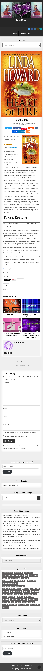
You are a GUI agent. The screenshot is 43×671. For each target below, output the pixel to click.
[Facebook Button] (32, 29)
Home (15, 33)
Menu (7, 29)
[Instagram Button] (35, 29)
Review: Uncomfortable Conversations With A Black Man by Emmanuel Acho (21, 541)
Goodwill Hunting (16, 591)
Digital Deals (25, 33)
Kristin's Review (8, 594)
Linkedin (22, 131)
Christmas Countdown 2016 (11, 589)
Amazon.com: (12, 147)
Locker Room (19, 594)
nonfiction (11, 597)
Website (8, 353)
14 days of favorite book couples (13, 575)
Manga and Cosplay (30, 594)
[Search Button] (40, 29)
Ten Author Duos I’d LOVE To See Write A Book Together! (31, 335)
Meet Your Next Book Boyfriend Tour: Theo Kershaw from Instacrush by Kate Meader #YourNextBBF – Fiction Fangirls (21, 531)
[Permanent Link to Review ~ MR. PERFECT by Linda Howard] (31, 306)
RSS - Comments (8, 636)
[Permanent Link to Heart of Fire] (21, 84)
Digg (15, 131)
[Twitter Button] (29, 29)
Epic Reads (25, 589)
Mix (29, 131)
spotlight (6, 602)
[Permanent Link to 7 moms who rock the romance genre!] (12, 325)
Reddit (32, 128)
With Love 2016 (34, 605)
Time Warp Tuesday (28, 602)
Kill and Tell (12, 314)
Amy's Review (34, 575)
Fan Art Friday (35, 589)
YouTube (5, 607)
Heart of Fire (21, 119)
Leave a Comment (31, 123)
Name (5, 408)
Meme (4, 597)
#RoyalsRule (28, 573)
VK (37, 128)
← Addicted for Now (21, 365)
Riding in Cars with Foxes (18, 599)
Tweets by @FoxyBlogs (10, 485)
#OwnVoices (18, 573)
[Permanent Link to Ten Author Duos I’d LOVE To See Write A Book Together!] (31, 325)
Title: (6, 136)
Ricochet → (21, 362)
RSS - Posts (6, 632)
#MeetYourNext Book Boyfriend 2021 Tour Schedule (21, 518)
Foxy (9, 123)
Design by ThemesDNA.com (21, 669)
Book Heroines (31, 581)
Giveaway (5, 591)
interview (26, 591)
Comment (7, 383)
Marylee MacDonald (9, 546)
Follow (7, 471)
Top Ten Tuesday (23, 605)
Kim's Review (35, 591)
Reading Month (29, 597)
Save (24, 128)
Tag (12, 602)
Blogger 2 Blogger (14, 578)
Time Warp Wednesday (9, 605)
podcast (19, 597)
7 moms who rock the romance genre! (12, 335)
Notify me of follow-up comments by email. (20, 433)
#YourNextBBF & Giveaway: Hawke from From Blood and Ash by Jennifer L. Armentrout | (20, 522)
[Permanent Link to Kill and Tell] (12, 306)
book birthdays (8, 581)
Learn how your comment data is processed (21, 447)
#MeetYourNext (8, 573)
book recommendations (10, 583)
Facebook (17, 128)
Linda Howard (22, 125)
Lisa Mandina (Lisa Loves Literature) (15, 515)
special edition (32, 599)
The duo (18, 602)
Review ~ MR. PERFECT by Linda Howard (31, 315)
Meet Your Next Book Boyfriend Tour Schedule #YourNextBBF (21, 535)
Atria (4, 578)
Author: (7, 139)
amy (26, 575)
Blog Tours (25, 578)
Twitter (9, 128)
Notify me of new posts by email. (17, 436)
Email (5, 416)
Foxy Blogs (21, 20)
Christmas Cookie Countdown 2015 (13, 586)
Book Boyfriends (20, 581)
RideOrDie (6, 599)
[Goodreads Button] (37, 29)
